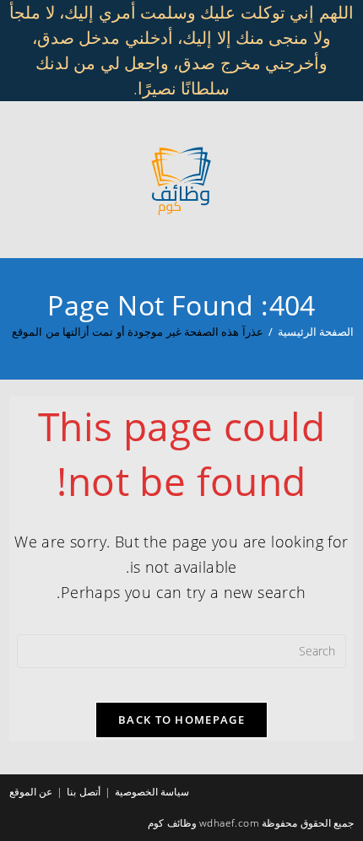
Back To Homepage (181, 719)
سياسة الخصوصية (152, 791)
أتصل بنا (83, 791)
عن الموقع (30, 791)
